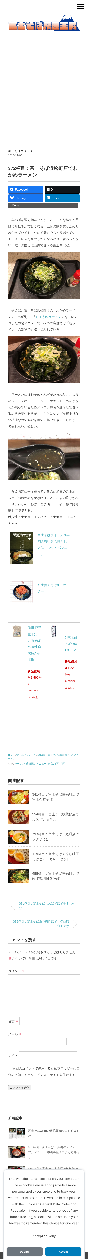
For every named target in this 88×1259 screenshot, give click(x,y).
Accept (63, 1251)
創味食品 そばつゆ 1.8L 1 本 (71, 644)
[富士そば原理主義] (44, 18)
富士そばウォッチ (20, 151)
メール (15, 1034)
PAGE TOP (81, 1217)
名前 (13, 1021)
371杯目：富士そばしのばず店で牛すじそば (47, 906)
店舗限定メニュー (36, 763)
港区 (62, 763)
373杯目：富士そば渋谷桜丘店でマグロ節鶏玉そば (41, 924)
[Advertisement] (44, 85)
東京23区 (53, 763)
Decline (25, 1251)
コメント (16, 971)
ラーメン (20, 763)
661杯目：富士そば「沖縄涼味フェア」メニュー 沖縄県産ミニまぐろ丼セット (54, 1152)
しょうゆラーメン (48, 317)
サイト (13, 1055)
